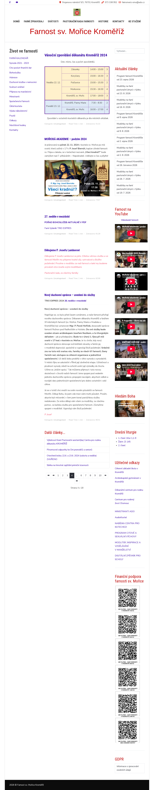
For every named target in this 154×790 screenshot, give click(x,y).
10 (100, 475)
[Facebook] (9, 2)
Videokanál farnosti (129, 220)
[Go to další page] (105, 475)
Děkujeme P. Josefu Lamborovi (62, 250)
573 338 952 (111, 2)
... (76, 475)
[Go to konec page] (76, 481)
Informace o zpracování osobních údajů (128, 768)
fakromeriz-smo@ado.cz (133, 2)
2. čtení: (122, 445)
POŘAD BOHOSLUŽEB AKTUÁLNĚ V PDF (65, 222)
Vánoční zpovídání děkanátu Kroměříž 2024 (76, 55)
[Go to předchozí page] (53, 475)
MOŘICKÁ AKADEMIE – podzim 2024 (66, 139)
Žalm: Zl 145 (124, 441)
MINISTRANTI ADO (125, 511)
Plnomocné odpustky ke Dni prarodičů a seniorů (69, 449)
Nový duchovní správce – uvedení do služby (70, 295)
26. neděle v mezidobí (75, 300)
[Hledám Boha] (130, 408)
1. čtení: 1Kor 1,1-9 (127, 438)
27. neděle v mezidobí (57, 216)
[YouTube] (17, 2)
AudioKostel (121, 517)
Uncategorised (59, 123)
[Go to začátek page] (48, 475)
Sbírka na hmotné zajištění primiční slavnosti (67, 465)
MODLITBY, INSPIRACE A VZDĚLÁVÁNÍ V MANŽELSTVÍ (128, 546)
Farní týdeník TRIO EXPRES (58, 228)
